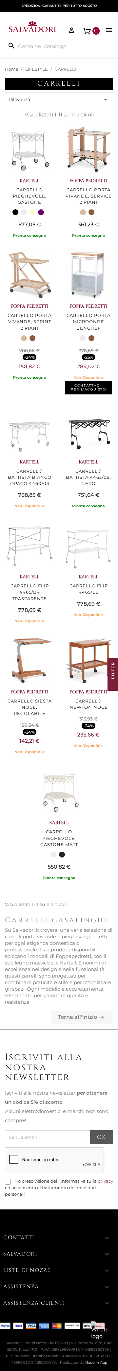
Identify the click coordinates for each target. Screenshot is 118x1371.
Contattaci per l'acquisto (88, 387)
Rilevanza (59, 99)
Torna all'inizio (82, 1017)
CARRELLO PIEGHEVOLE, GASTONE (30, 196)
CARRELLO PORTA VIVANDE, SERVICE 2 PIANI (89, 196)
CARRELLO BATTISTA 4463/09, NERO (88, 477)
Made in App (96, 1362)
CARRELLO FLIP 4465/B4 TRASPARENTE (29, 592)
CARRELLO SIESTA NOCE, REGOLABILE (30, 707)
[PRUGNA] (41, 212)
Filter (112, 671)
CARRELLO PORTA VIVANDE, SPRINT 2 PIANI (29, 321)
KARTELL (29, 181)
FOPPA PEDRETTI (88, 181)
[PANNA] (32, 212)
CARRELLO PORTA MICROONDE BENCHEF (88, 321)
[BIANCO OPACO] (53, 855)
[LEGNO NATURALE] (83, 212)
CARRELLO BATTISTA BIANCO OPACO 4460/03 (29, 477)
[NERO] (15, 212)
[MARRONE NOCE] (91, 212)
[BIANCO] (24, 212)
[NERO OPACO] (62, 855)
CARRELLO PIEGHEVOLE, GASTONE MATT (59, 838)
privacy (105, 1181)
